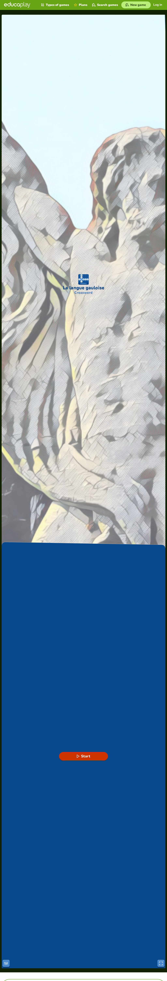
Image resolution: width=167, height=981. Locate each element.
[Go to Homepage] (17, 5)
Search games (107, 5)
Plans (83, 5)
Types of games (57, 5)
